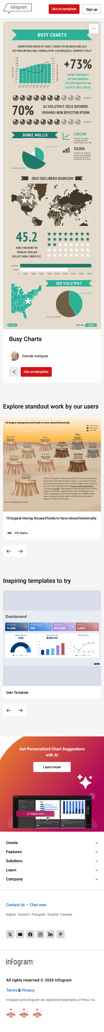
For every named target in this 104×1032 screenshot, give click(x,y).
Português (38, 914)
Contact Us (15, 904)
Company (14, 879)
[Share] (14, 372)
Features (14, 851)
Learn (11, 870)
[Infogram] (17, 9)
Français (66, 914)
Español (52, 914)
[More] (93, 28)
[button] (74, 199)
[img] (21, 76)
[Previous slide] (9, 551)
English (11, 914)
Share (13, 325)
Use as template (64, 9)
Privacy (28, 990)
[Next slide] (20, 551)
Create (12, 842)
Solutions (14, 860)
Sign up (91, 9)
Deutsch (24, 914)
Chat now (38, 904)
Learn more (52, 767)
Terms (11, 990)
